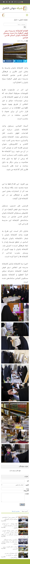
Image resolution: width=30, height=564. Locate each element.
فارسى (20, 1)
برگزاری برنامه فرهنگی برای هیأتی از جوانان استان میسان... (10, 542)
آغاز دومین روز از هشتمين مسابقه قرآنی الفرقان (10, 518)
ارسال (22, 504)
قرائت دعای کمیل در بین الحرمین (10, 548)
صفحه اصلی (23, 19)
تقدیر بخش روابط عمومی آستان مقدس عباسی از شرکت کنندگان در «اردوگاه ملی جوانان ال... (15, 533)
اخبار (15, 19)
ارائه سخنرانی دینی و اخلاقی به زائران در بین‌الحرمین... (11, 555)
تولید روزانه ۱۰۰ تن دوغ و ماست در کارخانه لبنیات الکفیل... (10, 525)
